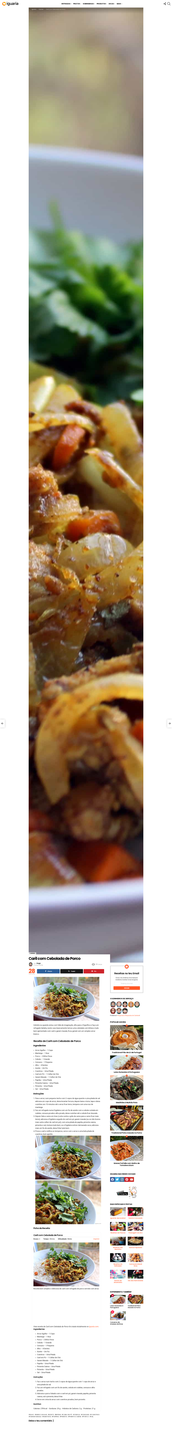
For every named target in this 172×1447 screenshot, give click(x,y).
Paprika (56, 1417)
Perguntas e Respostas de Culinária (128, 1015)
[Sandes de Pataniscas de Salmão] (2, 723)
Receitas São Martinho (118, 1248)
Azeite (51, 1415)
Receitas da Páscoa (117, 1233)
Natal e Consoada (135, 1218)
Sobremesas (88, 4)
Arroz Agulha (41, 1415)
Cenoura (85, 1415)
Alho (32, 1415)
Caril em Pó (67, 1415)
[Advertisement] (66, 1306)
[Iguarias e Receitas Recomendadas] (118, 1211)
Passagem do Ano (135, 1233)
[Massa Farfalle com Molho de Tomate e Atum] (126, 1148)
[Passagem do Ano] (135, 1226)
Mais (119, 4)
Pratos (76, 4)
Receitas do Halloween (118, 1265)
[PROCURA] (169, 3)
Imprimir (96, 1239)
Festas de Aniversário (118, 1281)
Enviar (126, 988)
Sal (92, 1417)
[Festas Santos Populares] (135, 1241)
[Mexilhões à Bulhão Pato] (126, 1087)
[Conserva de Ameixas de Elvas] (118, 1315)
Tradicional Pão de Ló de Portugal (126, 1052)
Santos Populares (135, 1247)
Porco (86, 1417)
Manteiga (47, 1417)
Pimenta (64, 1417)
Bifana (58, 1415)
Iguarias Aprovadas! (118, 1218)
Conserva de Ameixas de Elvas (116, 1323)
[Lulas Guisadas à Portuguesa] (126, 1062)
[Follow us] (164, 3)
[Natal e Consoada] (135, 1211)
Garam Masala (35, 1417)
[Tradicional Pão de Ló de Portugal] (126, 1037)
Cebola (77, 1415)
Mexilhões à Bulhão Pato (126, 1102)
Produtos (101, 4)
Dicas (111, 4)
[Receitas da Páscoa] (118, 1226)
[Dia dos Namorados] (135, 1274)
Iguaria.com (93, 1326)
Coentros (95, 1415)
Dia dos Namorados (135, 1281)
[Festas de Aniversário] (118, 1274)
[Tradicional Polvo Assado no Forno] (126, 1118)
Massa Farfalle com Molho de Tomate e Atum (127, 1164)
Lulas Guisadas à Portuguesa (127, 1072)
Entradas (66, 4)
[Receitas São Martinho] (118, 1241)
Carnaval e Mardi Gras (135, 1265)
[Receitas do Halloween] (118, 1257)
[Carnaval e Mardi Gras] (135, 1257)
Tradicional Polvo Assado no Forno (126, 1133)
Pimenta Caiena (75, 1417)
